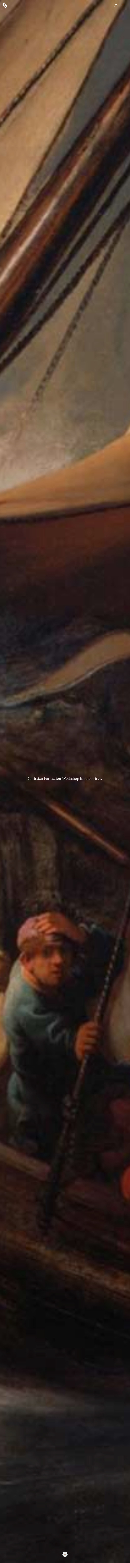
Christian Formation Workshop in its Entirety (65, 778)
